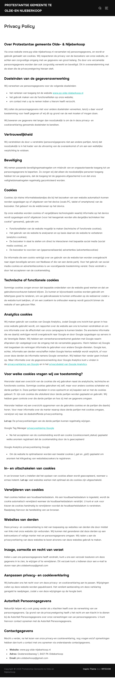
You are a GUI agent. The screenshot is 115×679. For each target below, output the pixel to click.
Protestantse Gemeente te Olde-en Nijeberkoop (28, 8)
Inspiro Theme (89, 669)
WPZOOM (106, 669)
